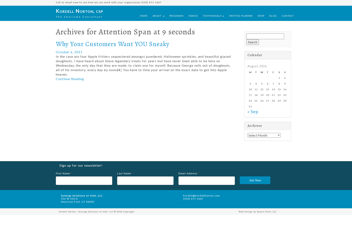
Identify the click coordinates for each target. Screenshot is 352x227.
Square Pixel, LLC (266, 211)
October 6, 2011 (69, 52)
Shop (261, 15)
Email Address (188, 173)
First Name (64, 173)
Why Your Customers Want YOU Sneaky (112, 43)
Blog (273, 15)
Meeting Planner (241, 15)
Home (143, 15)
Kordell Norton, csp (79, 11)
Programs (176, 15)
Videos (193, 15)
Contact (288, 15)
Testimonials (212, 15)
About (157, 15)
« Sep (253, 111)
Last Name (125, 173)
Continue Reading (70, 79)
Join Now (255, 180)
